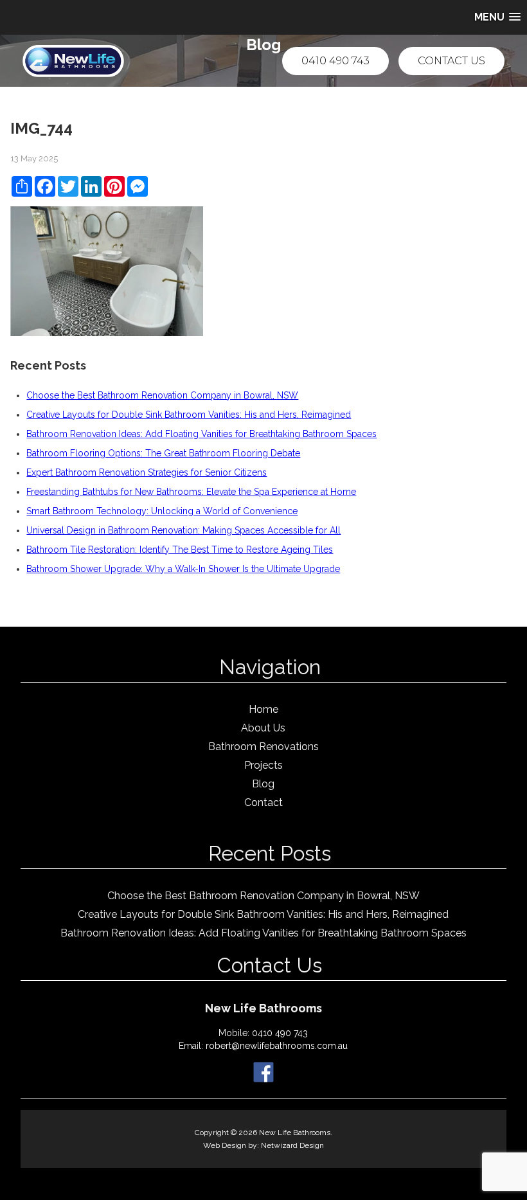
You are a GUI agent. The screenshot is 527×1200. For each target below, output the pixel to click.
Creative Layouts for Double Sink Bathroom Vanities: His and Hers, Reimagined (188, 414)
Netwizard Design (292, 1145)
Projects (263, 765)
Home (263, 709)
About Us (263, 728)
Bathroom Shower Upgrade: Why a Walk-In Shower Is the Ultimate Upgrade (183, 569)
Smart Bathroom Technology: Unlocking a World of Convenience (162, 511)
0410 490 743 (335, 61)
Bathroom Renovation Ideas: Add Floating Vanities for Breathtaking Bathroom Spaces (201, 434)
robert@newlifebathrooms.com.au (277, 1046)
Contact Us (451, 61)
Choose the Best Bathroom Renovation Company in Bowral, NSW (162, 395)
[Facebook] (263, 1071)
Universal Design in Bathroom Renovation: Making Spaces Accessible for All (183, 530)
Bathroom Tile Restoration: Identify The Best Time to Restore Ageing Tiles (179, 549)
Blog (263, 784)
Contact (263, 802)
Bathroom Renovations (263, 746)
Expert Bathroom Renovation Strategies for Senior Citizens (146, 472)
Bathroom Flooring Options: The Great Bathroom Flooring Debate (163, 453)
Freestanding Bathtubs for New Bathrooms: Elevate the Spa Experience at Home (191, 492)
